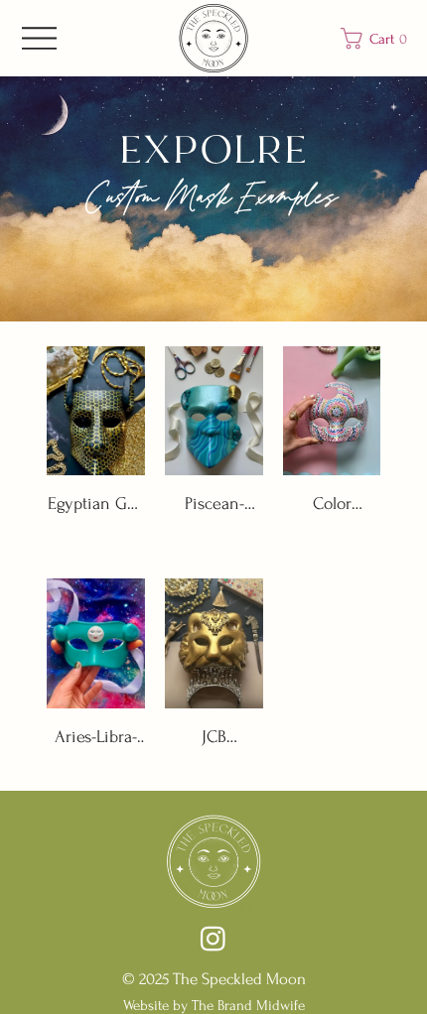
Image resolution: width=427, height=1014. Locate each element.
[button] (379, 38)
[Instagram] (213, 938)
